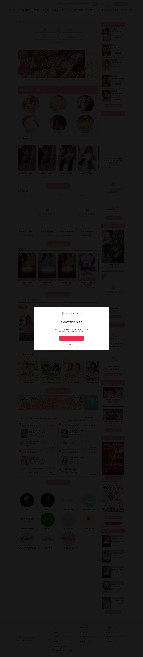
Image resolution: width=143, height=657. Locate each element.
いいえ (71, 344)
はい (71, 338)
